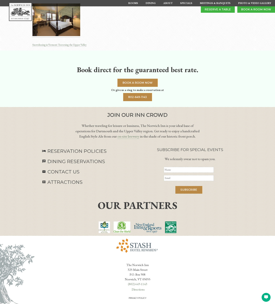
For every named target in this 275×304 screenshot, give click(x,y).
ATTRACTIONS (62, 182)
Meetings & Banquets (215, 3)
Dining (151, 3)
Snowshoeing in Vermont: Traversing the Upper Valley (59, 44)
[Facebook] (135, 260)
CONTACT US (61, 172)
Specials (186, 3)
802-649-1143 (137, 97)
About (168, 3)
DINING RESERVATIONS (73, 161)
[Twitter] (137, 260)
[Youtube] (138, 260)
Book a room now (138, 82)
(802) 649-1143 (137, 284)
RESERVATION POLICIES (74, 151)
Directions (138, 289)
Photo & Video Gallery (254, 3)
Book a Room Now (256, 9)
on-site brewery (128, 136)
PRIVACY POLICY (137, 298)
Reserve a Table (218, 9)
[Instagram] (139, 260)
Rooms (133, 3)
